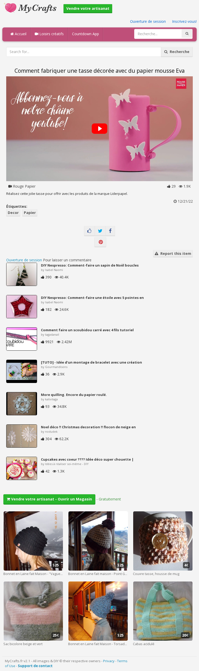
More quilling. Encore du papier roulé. (74, 394)
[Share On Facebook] (110, 231)
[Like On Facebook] (89, 231)
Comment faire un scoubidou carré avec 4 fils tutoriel (87, 330)
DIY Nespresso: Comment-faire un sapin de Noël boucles (90, 265)
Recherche (178, 51)
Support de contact (35, 665)
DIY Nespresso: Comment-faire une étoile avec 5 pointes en (92, 297)
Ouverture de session (148, 21)
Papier (30, 212)
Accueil (20, 33)
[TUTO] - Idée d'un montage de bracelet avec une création (91, 362)
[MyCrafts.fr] (31, 7)
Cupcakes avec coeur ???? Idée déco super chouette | (87, 459)
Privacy (109, 661)
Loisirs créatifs (51, 33)
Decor (13, 212)
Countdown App (85, 33)
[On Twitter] (100, 231)
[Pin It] (100, 242)
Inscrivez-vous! (184, 21)
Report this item (174, 253)
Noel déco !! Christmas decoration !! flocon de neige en (88, 427)
